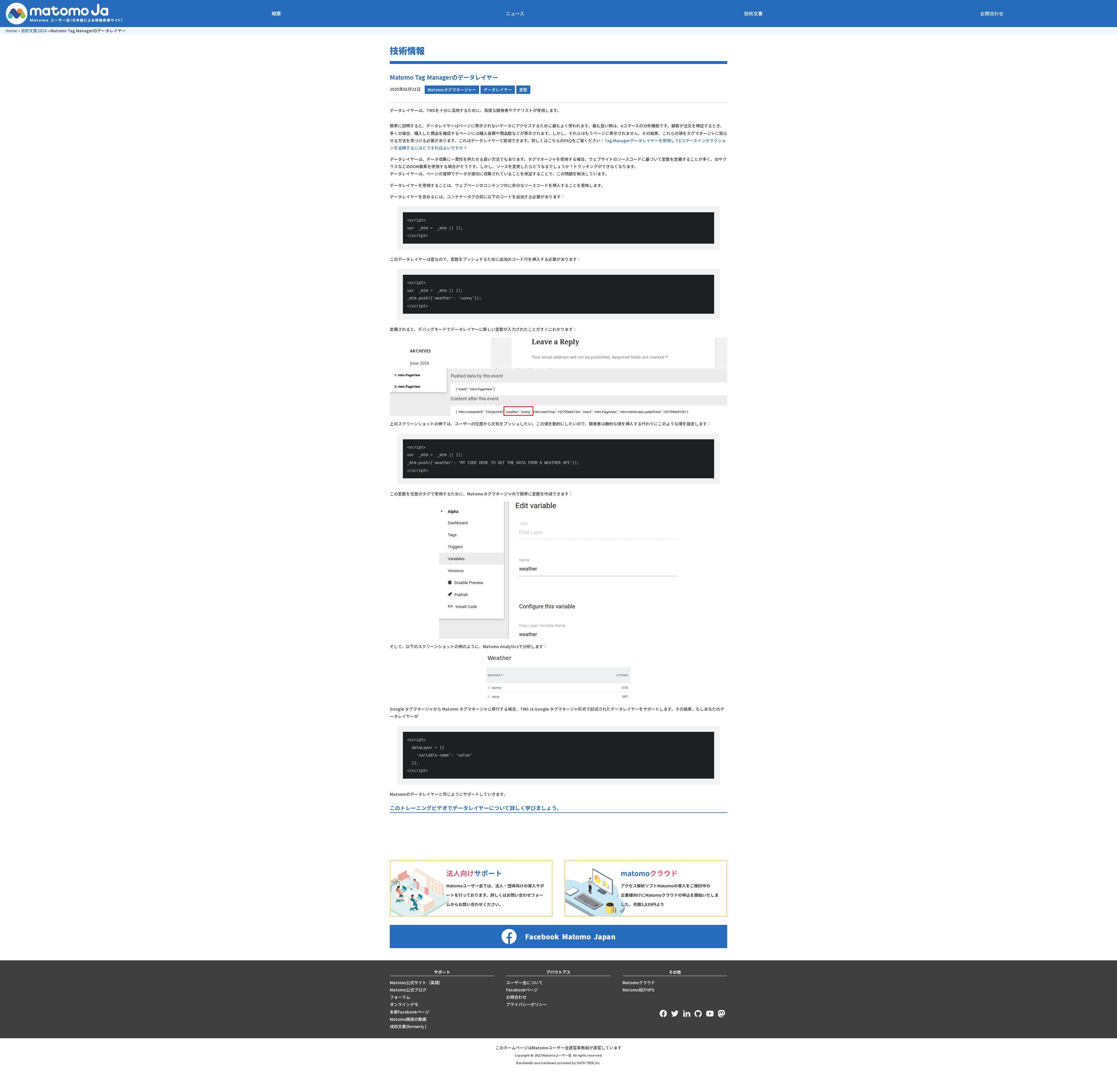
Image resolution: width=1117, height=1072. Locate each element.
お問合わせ (992, 13)
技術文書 (753, 13)
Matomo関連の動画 (408, 1019)
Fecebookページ (522, 990)
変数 (523, 89)
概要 (276, 13)
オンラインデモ (404, 1004)
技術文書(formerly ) (408, 1026)
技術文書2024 (34, 30)
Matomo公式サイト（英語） (416, 982)
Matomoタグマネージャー (452, 89)
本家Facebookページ (409, 1012)
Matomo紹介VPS (638, 990)
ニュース (515, 13)
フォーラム (400, 997)
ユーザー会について (524, 982)
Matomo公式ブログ (408, 990)
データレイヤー (497, 89)
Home (11, 30)
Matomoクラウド (638, 982)
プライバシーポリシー (526, 1004)
